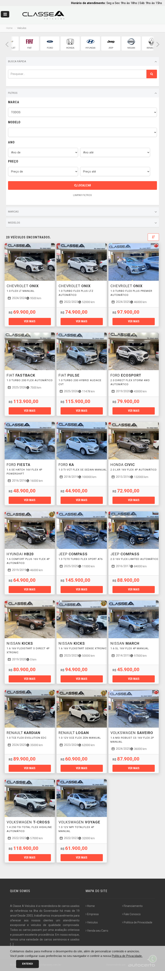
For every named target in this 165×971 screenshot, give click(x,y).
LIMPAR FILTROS (82, 195)
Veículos (92, 922)
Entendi (27, 963)
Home (9, 28)
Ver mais (29, 321)
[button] (7, 44)
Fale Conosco (132, 914)
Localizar (84, 185)
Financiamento (133, 906)
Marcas (13, 211)
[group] (29, 43)
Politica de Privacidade (138, 922)
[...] (11, 944)
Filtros (13, 92)
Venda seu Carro (97, 930)
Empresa (93, 914)
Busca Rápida (17, 61)
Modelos (14, 222)
